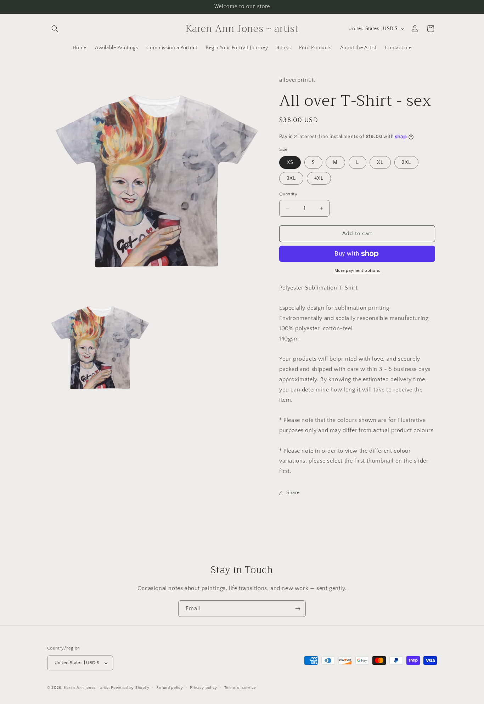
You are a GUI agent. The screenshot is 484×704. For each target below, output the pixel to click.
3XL (291, 178)
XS (290, 162)
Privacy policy (203, 688)
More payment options (357, 270)
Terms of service (240, 688)
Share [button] (293, 493)
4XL (318, 178)
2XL (406, 162)
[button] (55, 28)
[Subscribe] (297, 608)
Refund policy (169, 688)
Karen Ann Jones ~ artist (87, 688)
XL (380, 162)
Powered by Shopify (130, 688)
